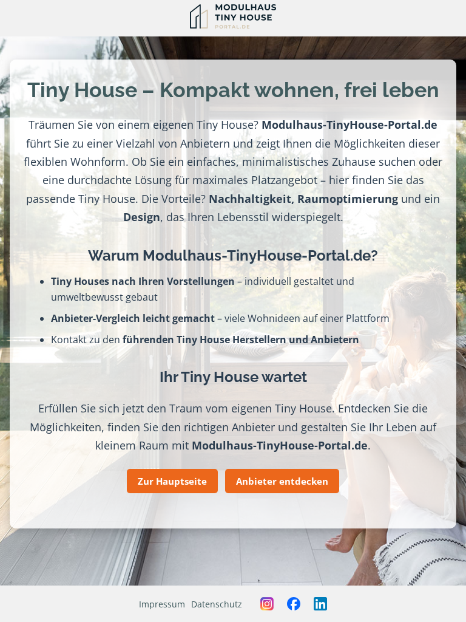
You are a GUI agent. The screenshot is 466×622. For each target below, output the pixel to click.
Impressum (162, 604)
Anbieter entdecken (282, 481)
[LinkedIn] (320, 603)
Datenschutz (216, 604)
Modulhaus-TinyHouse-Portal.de (349, 124)
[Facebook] (293, 603)
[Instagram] (267, 603)
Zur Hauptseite (172, 481)
